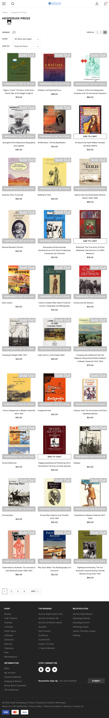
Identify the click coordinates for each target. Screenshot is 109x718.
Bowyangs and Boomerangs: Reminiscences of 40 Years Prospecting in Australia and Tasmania (54, 250)
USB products (10, 618)
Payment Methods (12, 677)
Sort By (6, 46)
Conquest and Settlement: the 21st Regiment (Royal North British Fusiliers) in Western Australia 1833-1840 (90, 358)
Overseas (8, 627)
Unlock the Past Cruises (84, 631)
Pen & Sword (44, 631)
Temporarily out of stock (19, 84)
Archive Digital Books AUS (50, 614)
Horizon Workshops (57, 702)
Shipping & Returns (13, 681)
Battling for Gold (44, 195)
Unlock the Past (46, 644)
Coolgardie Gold (44, 410)
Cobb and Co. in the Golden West (51, 355)
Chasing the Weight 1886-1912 (14, 355)
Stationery (9, 639)
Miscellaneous (10, 656)
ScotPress (43, 635)
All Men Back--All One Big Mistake (51, 142)
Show (5, 39)
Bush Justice (7, 303)
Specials (8, 644)
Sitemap (76, 635)
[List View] (97, 32)
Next (33, 591)
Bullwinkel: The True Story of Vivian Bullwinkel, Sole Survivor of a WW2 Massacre (90, 250)
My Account (9, 672)
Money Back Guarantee (15, 685)
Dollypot (77, 463)
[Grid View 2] (101, 32)
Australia (8, 622)
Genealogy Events (81, 622)
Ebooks (7, 614)
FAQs (6, 668)
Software (8, 635)
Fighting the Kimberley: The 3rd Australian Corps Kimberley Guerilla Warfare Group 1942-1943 (90, 570)
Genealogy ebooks (81, 618)
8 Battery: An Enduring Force (49, 90)
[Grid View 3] (105, 32)
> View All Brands (46, 648)
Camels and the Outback (84, 303)
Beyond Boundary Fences (12, 247)
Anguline (42, 627)
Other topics (10, 631)
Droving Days (7, 515)
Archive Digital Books (82, 614)
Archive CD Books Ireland (50, 622)
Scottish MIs (44, 639)
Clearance (9, 648)
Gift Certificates (11, 690)
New (6, 652)
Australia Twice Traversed (12, 195)
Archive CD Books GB (48, 618)
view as (90, 32)
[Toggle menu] (4, 3)
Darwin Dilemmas (9, 463)
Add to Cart (90, 136)
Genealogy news (81, 627)
